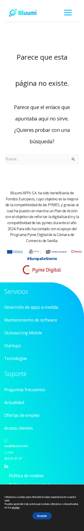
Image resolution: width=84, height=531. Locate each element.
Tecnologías (15, 358)
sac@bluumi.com (16, 446)
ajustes (16, 507)
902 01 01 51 (13, 458)
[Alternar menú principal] (68, 12)
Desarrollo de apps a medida (31, 307)
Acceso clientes (18, 428)
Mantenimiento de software (30, 320)
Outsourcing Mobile (23, 333)
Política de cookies (26, 475)
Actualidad (14, 402)
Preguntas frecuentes (24, 389)
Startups (12, 345)
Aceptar (42, 516)
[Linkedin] (6, 466)
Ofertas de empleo (22, 415)
